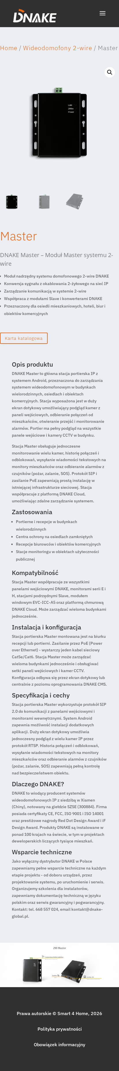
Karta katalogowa (24, 338)
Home (8, 48)
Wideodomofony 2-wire (57, 48)
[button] (110, 72)
